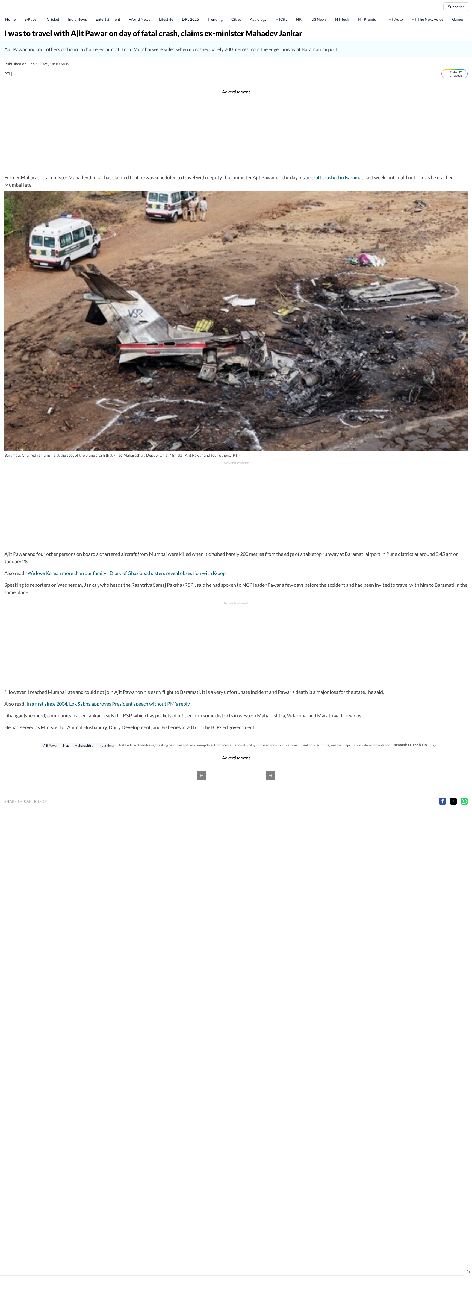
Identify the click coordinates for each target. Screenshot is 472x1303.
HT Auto (395, 19)
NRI (299, 19)
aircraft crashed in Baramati (335, 177)
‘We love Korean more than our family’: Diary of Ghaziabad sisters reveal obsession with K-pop (126, 573)
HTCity (281, 19)
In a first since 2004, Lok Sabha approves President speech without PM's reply (108, 704)
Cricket (53, 19)
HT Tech (342, 19)
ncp (66, 745)
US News (318, 19)
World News (139, 19)
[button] (201, 775)
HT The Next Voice (427, 19)
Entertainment (108, 19)
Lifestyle (166, 19)
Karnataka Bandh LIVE (410, 745)
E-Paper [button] (31, 19)
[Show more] (434, 745)
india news (106, 745)
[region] (236, 134)
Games (458, 19)
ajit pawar (50, 745)
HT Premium (369, 19)
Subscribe (456, 7)
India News (77, 19)
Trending (215, 19)
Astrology (258, 19)
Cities (236, 19)
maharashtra (84, 745)
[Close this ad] (468, 1272)
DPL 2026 (190, 19)
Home (10, 19)
